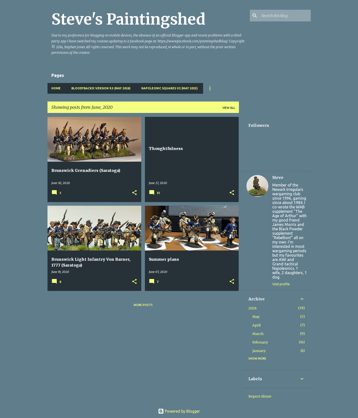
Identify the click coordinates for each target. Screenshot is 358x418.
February (260, 342)
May (256, 317)
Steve (277, 177)
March (258, 334)
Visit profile (281, 284)
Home (56, 88)
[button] (134, 193)
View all (228, 107)
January (259, 351)
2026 (252, 308)
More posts (143, 305)
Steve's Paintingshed (128, 19)
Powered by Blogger (182, 411)
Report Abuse (259, 396)
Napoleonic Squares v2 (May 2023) (169, 88)
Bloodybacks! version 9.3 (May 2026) (101, 88)
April (256, 325)
